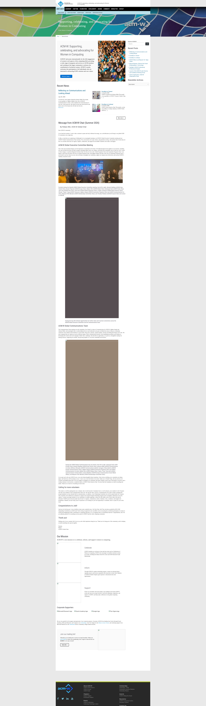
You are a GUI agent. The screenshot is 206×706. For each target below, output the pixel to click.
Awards (100, 9)
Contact (121, 9)
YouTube (72, 698)
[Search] (147, 43)
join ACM (62, 639)
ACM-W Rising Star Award (125, 695)
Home (58, 36)
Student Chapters (87, 695)
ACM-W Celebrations (89, 702)
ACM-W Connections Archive (126, 700)
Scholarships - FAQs (124, 687)
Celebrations (83, 9)
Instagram (62, 703)
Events (86, 700)
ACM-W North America (97, 12)
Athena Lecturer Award (103, 622)
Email (58, 703)
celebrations (72, 624)
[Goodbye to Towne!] (96, 95)
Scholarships (92, 9)
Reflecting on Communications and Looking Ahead (71, 91)
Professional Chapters (88, 697)
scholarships (83, 622)
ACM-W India (88, 12)
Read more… (61, 107)
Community (106, 9)
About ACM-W (60, 9)
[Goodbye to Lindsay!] (96, 107)
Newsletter (114, 9)
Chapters (75, 9)
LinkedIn (67, 698)
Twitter (62, 698)
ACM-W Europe (80, 12)
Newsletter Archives (124, 702)
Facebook (58, 698)
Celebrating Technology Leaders (91, 704)
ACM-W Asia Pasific (71, 12)
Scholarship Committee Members (127, 689)
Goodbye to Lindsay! (107, 104)
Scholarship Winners (124, 690)
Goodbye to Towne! (107, 91)
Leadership (68, 9)
